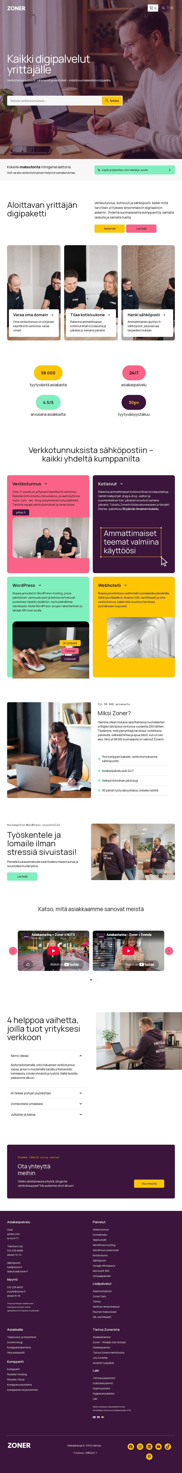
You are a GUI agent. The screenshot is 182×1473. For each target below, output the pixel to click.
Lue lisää (141, 228)
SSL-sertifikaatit (102, 1317)
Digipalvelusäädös (103, 1393)
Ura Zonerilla (100, 1357)
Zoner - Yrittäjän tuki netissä (109, 1342)
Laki (95, 1398)
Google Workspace (104, 1265)
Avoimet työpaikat (103, 1363)
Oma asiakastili (16, 1352)
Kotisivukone (100, 1255)
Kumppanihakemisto (19, 1347)
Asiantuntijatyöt (102, 1291)
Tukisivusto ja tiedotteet (21, 1337)
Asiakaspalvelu (101, 1347)
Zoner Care (99, 1296)
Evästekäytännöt (103, 1383)
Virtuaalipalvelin (102, 1276)
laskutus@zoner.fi (17, 1271)
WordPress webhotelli (106, 1250)
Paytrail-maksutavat (104, 1311)
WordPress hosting (104, 1245)
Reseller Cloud (15, 1379)
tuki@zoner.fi (14, 1267)
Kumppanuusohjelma (19, 1384)
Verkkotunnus (101, 1229)
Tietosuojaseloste (104, 1378)
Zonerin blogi (15, 1342)
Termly (97, 1301)
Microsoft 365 (101, 1271)
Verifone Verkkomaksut (106, 1306)
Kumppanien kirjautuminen (22, 1389)
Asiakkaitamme (102, 1337)
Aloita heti (110, 228)
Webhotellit (99, 1240)
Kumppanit (13, 1369)
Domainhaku (100, 1234)
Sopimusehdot (101, 1388)
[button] (163, 8)
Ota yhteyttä (149, 1183)
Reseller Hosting (17, 1374)
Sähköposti (99, 1260)
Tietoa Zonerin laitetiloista (108, 1352)
